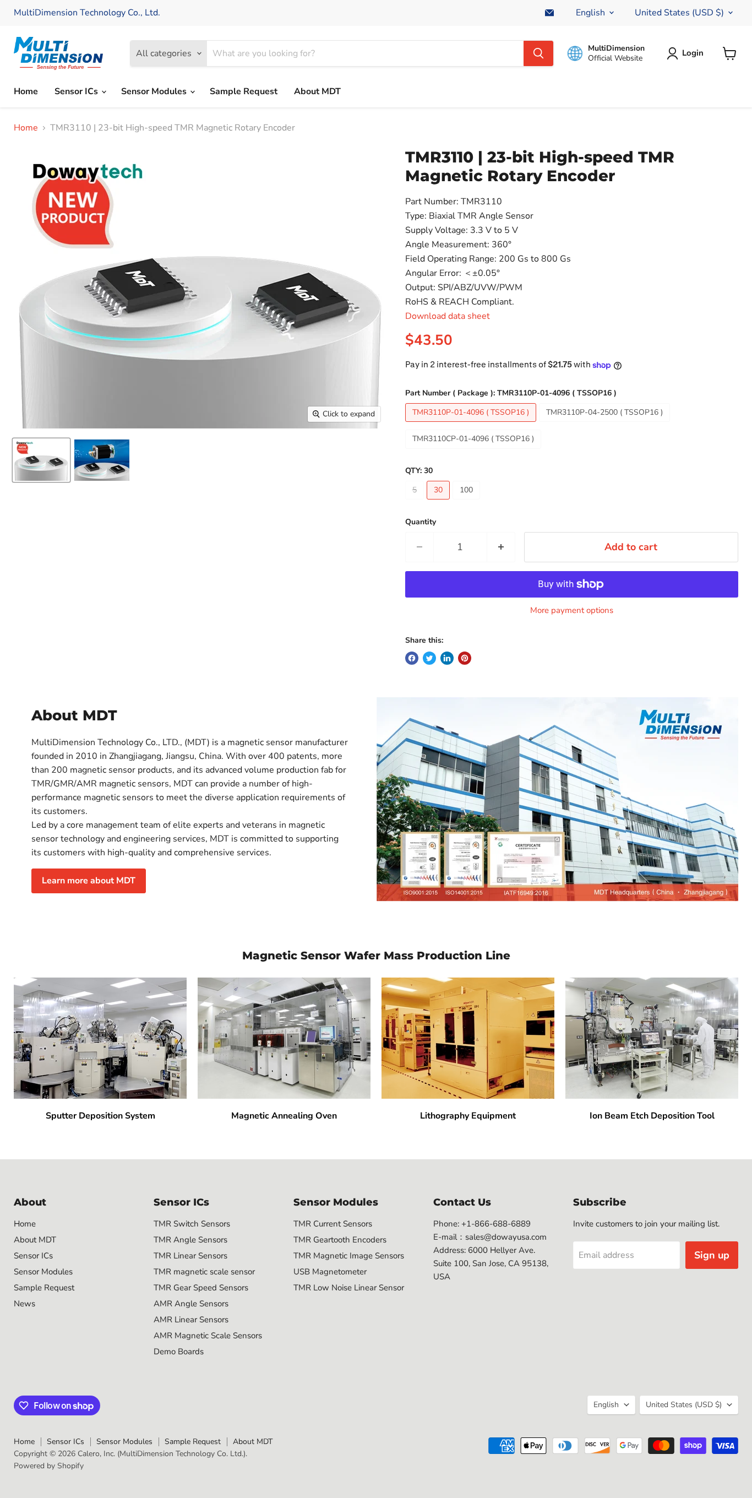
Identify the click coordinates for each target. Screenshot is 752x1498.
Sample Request (243, 91)
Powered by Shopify (49, 1466)
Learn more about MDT (88, 881)
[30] (440, 502)
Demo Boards (179, 1351)
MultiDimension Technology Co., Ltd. (87, 13)
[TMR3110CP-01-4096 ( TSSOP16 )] (474, 452)
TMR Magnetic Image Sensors (348, 1255)
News (24, 1303)
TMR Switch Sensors (192, 1223)
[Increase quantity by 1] (501, 547)
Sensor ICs (77, 91)
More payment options (571, 610)
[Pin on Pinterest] (464, 658)
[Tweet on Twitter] (429, 658)
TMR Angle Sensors (190, 1239)
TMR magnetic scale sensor (204, 1271)
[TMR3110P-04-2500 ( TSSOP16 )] (606, 425)
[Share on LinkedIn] (447, 658)
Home (26, 91)
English (590, 13)
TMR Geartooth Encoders (339, 1239)
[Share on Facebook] (411, 658)
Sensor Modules (155, 91)
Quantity (420, 522)
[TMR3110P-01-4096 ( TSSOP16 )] (472, 425)
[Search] (538, 53)
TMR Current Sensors (332, 1223)
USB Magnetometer (330, 1271)
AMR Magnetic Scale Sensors (208, 1335)
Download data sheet (447, 316)
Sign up (711, 1255)
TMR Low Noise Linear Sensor (348, 1287)
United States (679, 13)
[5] (416, 502)
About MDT (317, 91)
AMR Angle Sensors (191, 1303)
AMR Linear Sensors (191, 1319)
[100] (468, 502)
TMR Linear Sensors (190, 1255)
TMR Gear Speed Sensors (201, 1287)
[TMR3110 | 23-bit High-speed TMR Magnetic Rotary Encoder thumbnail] (41, 460)
